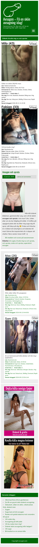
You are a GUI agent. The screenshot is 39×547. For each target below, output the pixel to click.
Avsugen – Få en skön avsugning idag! (16, 20)
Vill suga (8, 529)
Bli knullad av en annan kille (15, 531)
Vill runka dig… (10, 519)
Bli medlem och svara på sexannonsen (19, 238)
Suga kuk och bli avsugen (14, 512)
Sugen (7, 510)
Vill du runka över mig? (13, 524)
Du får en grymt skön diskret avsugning (19, 502)
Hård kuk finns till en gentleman (16, 500)
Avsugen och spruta (10, 172)
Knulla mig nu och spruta (25, 241)
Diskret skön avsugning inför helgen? (18, 526)
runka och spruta (17, 243)
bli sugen (12, 241)
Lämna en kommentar (24, 177)
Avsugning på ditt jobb (13, 522)
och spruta (6, 243)
